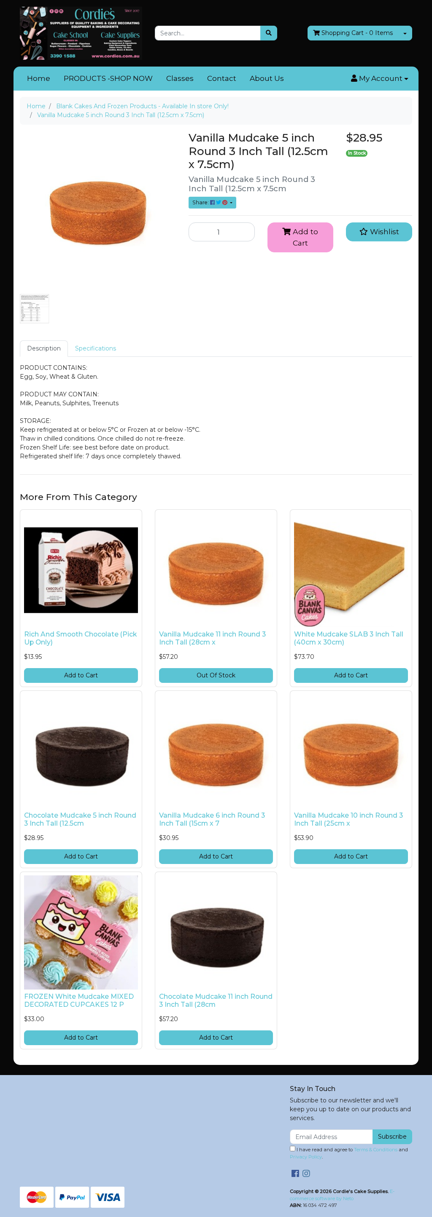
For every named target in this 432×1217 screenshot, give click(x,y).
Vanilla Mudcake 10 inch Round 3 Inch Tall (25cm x (348, 819)
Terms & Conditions (375, 1150)
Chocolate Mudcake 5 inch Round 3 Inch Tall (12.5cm (80, 819)
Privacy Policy (306, 1157)
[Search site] (268, 33)
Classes (180, 78)
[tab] (44, 348)
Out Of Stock (216, 675)
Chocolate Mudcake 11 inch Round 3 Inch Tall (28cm (216, 1000)
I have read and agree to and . (349, 1153)
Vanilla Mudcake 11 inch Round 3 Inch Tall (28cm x (212, 638)
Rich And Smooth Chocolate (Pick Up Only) (80, 638)
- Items (357, 33)
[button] (380, 79)
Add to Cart (304, 237)
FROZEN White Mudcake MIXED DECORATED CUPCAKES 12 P (79, 1000)
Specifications (95, 348)
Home (38, 78)
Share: (201, 202)
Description (44, 348)
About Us (267, 78)
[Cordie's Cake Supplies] (81, 33)
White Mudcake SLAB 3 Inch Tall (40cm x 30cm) (348, 638)
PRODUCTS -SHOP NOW (108, 78)
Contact (221, 78)
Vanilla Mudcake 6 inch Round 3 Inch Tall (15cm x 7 (212, 819)
